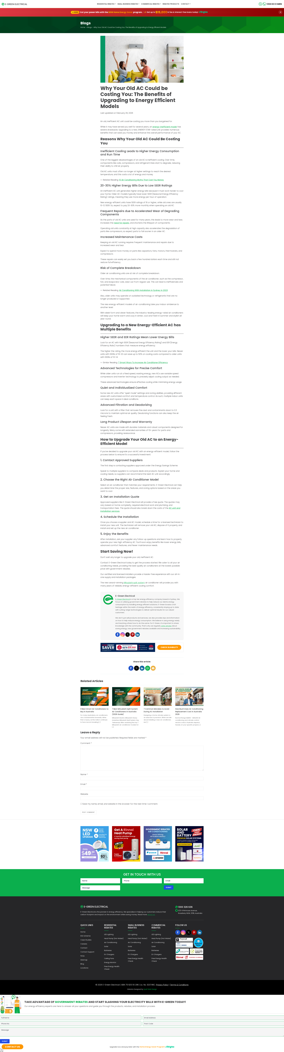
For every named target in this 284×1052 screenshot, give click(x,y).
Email (83, 784)
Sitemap (83, 960)
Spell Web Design (150, 989)
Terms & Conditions (179, 984)
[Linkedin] (137, 634)
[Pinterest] (132, 634)
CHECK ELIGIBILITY (169, 647)
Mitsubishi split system (134, 582)
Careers (83, 944)
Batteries (108, 950)
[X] (188, 932)
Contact (185, 4)
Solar (106, 946)
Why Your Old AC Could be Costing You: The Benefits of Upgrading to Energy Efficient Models (130, 27)
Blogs (89, 27)
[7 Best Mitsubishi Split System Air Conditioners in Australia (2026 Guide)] (126, 696)
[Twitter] (127, 634)
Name (84, 774)
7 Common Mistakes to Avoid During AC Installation (156, 710)
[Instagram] (122, 634)
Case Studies (85, 940)
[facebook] (130, 668)
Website (84, 794)
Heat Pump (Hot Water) (113, 938)
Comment (86, 743)
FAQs (82, 956)
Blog (82, 964)
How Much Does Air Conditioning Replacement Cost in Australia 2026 (189, 711)
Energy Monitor (110, 962)
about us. (151, 914)
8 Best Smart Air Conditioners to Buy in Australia (94, 710)
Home (82, 27)
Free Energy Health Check (111, 967)
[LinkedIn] (142, 668)
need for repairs (121, 223)
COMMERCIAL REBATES (150, 4)
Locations (84, 968)
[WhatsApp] (147, 668)
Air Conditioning (110, 942)
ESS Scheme (85, 936)
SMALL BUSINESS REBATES (127, 4)
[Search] (260, 4)
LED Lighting (108, 934)
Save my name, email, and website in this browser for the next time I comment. (120, 804)
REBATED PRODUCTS (171, 4)
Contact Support (87, 952)
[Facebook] (117, 634)
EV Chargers (109, 954)
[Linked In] (199, 932)
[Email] (153, 668)
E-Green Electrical (122, 599)
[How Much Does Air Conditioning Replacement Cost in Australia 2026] (189, 696)
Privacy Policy (162, 984)
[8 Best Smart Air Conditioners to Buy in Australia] (94, 696)
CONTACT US (12, 1046)
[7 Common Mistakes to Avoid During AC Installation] (158, 696)
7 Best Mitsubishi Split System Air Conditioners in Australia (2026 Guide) (125, 711)
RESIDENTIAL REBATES (105, 4)
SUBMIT (169, 887)
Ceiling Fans (109, 958)
